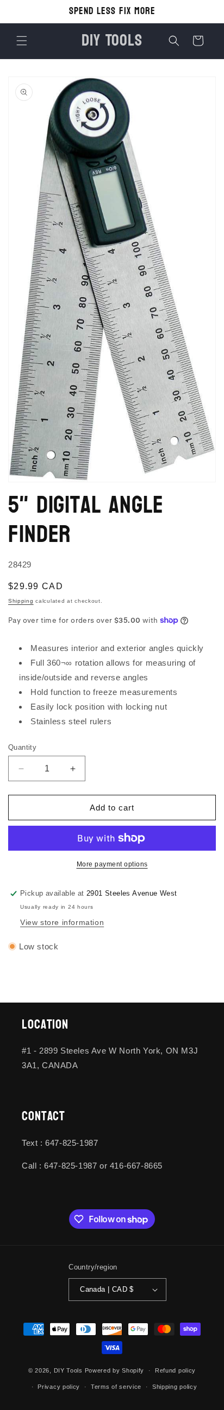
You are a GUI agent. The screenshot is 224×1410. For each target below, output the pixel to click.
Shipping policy (174, 1386)
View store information (62, 922)
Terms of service (116, 1386)
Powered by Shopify (115, 1370)
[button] (22, 41)
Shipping (21, 601)
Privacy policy (59, 1386)
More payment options (112, 864)
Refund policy (175, 1370)
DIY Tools (68, 1370)
